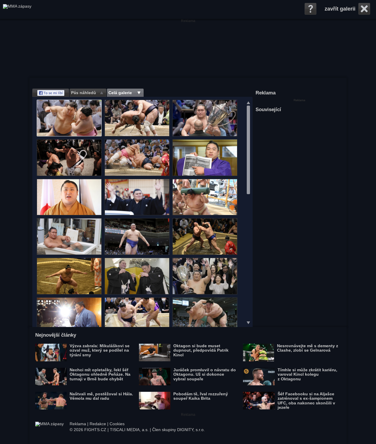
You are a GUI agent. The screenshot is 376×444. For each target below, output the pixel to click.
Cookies (117, 423)
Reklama (78, 423)
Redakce (98, 423)
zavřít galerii (340, 9)
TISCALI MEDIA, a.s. (129, 429)
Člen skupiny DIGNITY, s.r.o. (178, 429)
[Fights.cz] (17, 9)
